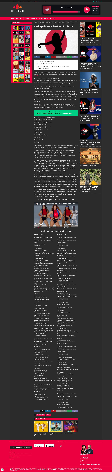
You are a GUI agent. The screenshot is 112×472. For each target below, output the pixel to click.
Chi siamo (18, 18)
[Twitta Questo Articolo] (42, 57)
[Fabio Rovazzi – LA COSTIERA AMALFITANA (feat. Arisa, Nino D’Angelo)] (15, 45)
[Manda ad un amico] (58, 57)
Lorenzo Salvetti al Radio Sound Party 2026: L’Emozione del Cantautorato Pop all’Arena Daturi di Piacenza (90, 65)
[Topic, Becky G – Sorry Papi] (27, 80)
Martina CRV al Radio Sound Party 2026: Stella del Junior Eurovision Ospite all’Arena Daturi (89, 91)
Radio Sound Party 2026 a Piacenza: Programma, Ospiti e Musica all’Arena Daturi (90, 40)
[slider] (19, 447)
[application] (21, 447)
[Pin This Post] (53, 57)
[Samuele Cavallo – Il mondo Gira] (27, 50)
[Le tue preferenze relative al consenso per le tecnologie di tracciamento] (2, 469)
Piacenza (95, 6)
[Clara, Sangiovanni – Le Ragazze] (27, 67)
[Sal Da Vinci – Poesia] (15, 63)
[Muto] (26, 447)
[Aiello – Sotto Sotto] (27, 76)
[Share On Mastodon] (75, 57)
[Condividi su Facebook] (36, 57)
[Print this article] (64, 57)
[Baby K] (21, 54)
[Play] (11, 447)
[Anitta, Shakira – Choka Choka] (56, 426)
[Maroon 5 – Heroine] (15, 80)
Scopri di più (82, 461)
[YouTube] (96, 1)
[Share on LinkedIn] (47, 57)
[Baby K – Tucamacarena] (15, 58)
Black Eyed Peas (40, 414)
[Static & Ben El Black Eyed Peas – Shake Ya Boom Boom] (41, 426)
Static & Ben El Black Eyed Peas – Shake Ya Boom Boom (40, 434)
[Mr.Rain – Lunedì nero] (21, 67)
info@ (84, 460)
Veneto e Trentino (95, 12)
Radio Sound (37, 76)
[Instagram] (94, 1)
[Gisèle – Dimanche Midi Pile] (27, 41)
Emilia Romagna (95, 8)
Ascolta (52, 18)
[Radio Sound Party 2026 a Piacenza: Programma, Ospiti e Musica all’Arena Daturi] (15, 28)
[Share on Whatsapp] (69, 57)
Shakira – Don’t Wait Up (70, 433)
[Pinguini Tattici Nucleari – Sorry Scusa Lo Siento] (21, 76)
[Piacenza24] (101, 1)
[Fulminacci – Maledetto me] (21, 80)
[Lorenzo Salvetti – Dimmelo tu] (21, 50)
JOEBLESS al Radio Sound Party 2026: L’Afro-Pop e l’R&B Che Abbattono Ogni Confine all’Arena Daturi (90, 188)
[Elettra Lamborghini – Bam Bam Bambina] (27, 71)
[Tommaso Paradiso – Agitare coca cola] (15, 41)
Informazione (12, 452)
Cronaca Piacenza (21, 1)
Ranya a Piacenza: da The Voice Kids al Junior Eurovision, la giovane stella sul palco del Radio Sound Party (90, 117)
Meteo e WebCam (37, 1)
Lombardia (95, 10)
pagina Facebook (58, 228)
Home (12, 18)
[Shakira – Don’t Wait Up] (71, 426)
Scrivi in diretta (43, 18)
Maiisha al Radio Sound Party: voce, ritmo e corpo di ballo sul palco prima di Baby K (90, 142)
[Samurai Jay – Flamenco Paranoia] (15, 71)
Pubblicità (34, 18)
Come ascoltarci (13, 454)
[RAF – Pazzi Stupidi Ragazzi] (27, 58)
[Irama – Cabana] (15, 67)
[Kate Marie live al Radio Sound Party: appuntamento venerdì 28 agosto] (27, 45)
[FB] (91, 1)
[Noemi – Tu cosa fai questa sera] (21, 63)
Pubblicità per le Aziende (14, 457)
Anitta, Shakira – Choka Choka (55, 433)
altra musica (40, 228)
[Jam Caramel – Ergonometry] (27, 32)
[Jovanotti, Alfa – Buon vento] (21, 71)
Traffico (44, 1)
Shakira (48, 414)
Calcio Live (29, 1)
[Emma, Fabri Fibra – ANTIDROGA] (21, 37)
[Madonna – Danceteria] (27, 37)
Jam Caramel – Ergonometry (89, 165)
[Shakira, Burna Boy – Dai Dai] (15, 76)
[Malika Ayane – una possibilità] (21, 58)
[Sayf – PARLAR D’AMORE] (21, 45)
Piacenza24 (13, 1)
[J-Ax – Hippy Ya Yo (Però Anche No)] (27, 63)
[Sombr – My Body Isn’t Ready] (21, 41)
